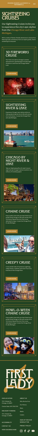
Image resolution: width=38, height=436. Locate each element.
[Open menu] (34, 4)
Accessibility (7, 422)
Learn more (11, 73)
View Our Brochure (9, 429)
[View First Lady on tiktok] (29, 431)
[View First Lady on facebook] (25, 431)
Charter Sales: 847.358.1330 (10, 406)
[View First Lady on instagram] (21, 431)
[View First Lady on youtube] (33, 431)
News (21, 408)
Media (22, 411)
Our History (23, 404)
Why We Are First (25, 401)
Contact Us (6, 426)
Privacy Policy (25, 425)
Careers (22, 415)
